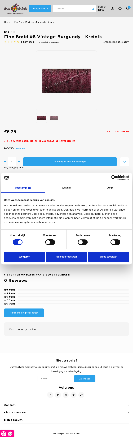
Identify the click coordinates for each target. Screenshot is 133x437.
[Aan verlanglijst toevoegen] (124, 161)
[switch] (50, 242)
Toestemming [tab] (23, 187)
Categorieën (38, 8)
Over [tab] (110, 187)
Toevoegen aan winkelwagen (70, 161)
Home (7, 22)
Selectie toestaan (66, 256)
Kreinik (10, 32)
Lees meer (20, 148)
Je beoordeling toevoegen (48, 42)
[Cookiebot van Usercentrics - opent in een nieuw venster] (114, 177)
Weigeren (24, 256)
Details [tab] (66, 187)
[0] (127, 8)
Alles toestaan (108, 256)
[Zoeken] (92, 8)
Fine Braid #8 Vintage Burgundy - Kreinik (34, 22)
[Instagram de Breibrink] (66, 395)
